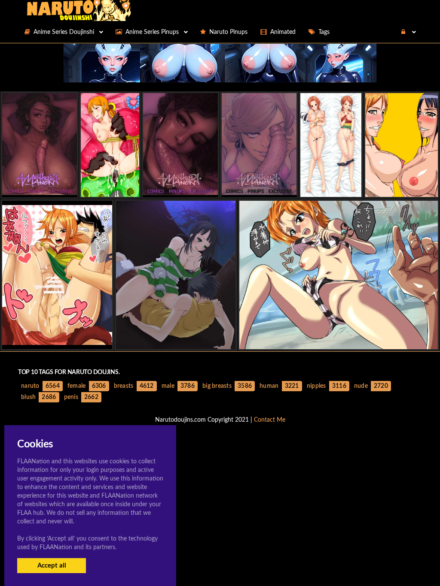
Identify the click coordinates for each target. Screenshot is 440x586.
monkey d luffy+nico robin (175, 341)
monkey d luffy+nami (57, 341)
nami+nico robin (401, 189)
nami (331, 189)
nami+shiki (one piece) (339, 341)
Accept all (51, 565)
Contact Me (269, 420)
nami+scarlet (109, 189)
